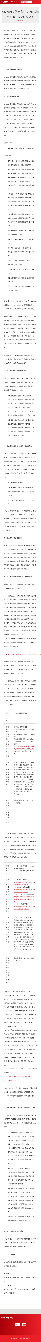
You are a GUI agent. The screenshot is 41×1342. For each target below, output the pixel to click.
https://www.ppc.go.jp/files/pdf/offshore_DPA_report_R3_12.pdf (24, 748)
